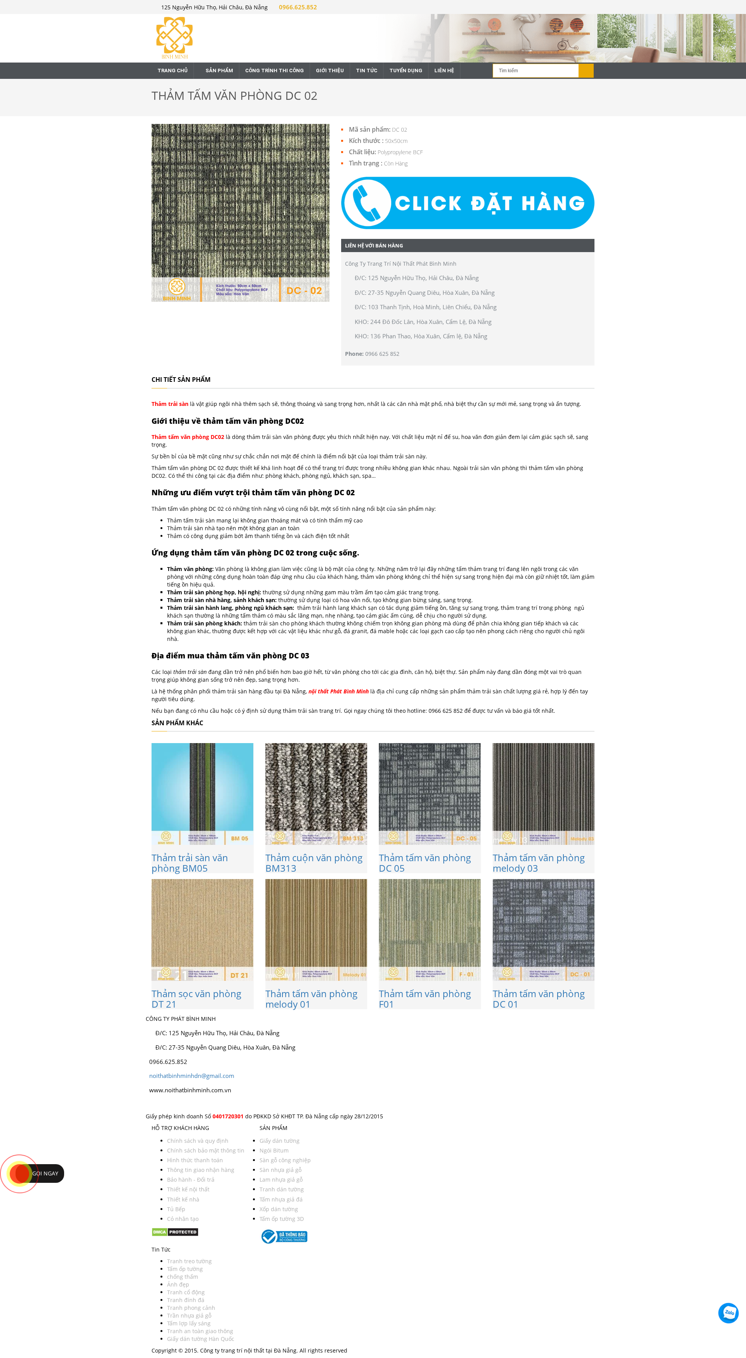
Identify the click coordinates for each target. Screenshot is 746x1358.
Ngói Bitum (274, 1150)
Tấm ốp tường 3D (282, 1218)
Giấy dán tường (280, 1140)
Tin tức (366, 70)
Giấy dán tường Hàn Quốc (200, 1338)
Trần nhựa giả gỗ (189, 1315)
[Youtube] (158, 1104)
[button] (468, 203)
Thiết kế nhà (183, 1199)
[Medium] (168, 1104)
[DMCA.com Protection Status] (175, 1231)
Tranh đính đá (185, 1300)
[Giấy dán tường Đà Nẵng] (203, 37)
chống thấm (182, 1276)
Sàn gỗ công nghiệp (285, 1160)
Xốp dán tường (279, 1209)
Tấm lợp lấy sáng (189, 1323)
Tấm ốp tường (185, 1269)
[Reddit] (175, 1104)
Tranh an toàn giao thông (200, 1331)
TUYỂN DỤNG (405, 70)
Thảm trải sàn (170, 403)
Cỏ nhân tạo (183, 1218)
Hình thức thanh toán (195, 1160)
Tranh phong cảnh (191, 1307)
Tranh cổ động (186, 1292)
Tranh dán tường (282, 1189)
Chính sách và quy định (197, 1140)
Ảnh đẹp (178, 1284)
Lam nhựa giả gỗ (281, 1179)
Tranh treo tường (189, 1261)
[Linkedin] (165, 1104)
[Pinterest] (161, 1104)
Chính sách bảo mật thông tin (205, 1150)
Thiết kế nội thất (188, 1189)
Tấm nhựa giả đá (281, 1199)
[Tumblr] (172, 1104)
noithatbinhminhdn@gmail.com (191, 1075)
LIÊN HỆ (444, 70)
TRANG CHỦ (172, 70)
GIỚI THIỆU (330, 70)
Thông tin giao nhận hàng (200, 1169)
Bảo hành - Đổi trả (190, 1179)
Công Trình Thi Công (274, 70)
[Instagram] (154, 1104)
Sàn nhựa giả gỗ (281, 1169)
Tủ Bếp (176, 1209)
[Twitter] (151, 1104)
